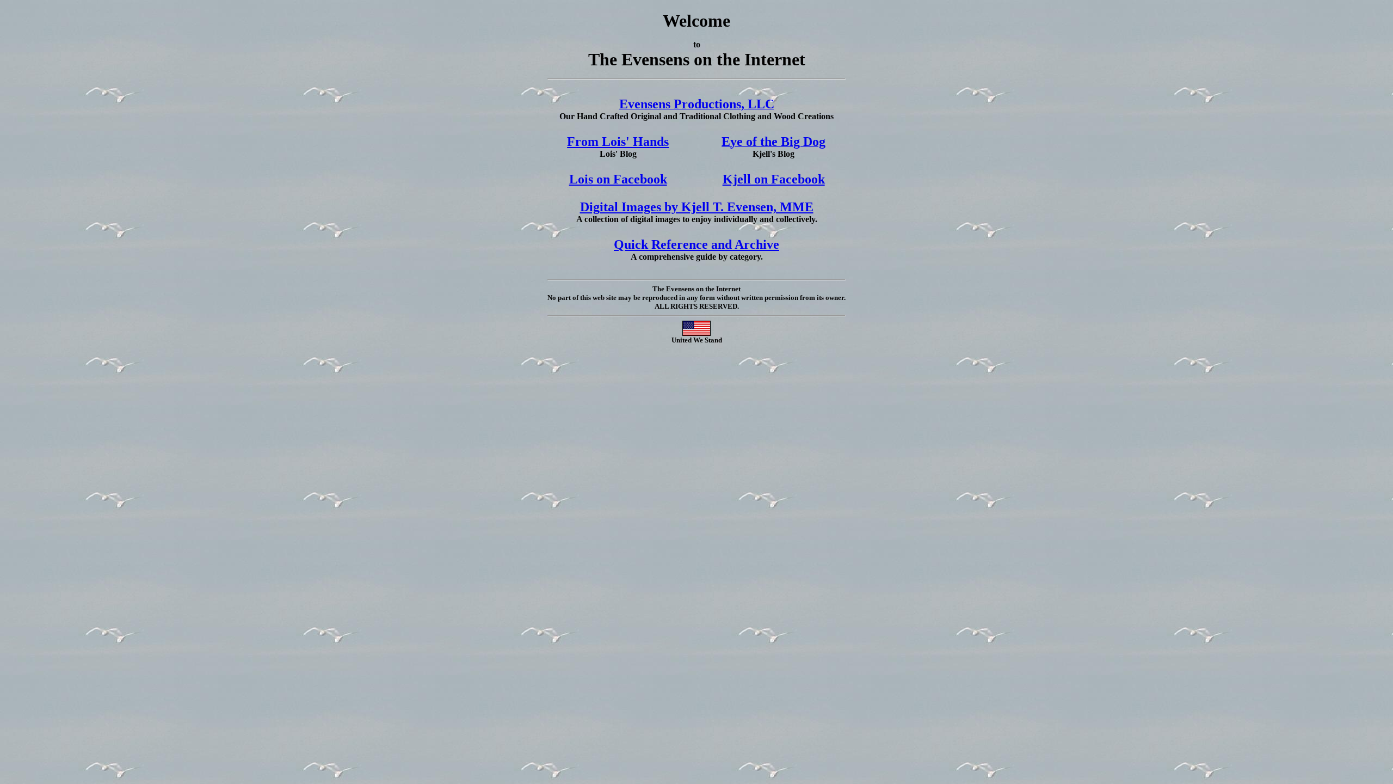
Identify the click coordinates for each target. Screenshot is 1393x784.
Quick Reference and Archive (696, 244)
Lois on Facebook (618, 179)
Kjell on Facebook (774, 179)
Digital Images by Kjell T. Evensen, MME (696, 207)
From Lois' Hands (618, 141)
